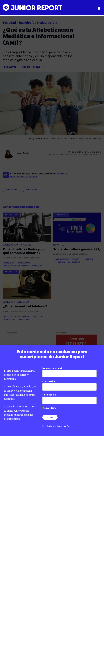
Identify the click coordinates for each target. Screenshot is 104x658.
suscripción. (13, 418)
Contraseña (48, 381)
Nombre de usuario (52, 368)
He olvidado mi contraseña (56, 426)
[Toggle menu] (99, 9)
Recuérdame (49, 407)
